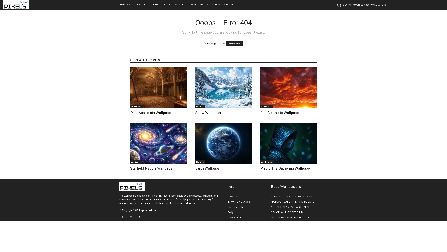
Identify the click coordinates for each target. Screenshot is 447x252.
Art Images (267, 162)
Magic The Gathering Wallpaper (285, 168)
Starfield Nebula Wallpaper (152, 168)
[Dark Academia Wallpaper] (158, 87)
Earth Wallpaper (208, 168)
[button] (360, 5)
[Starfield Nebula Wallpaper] (158, 143)
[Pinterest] (131, 217)
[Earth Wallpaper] (223, 143)
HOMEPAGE (234, 43)
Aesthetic (136, 106)
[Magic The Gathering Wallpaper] (288, 143)
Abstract (136, 162)
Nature (200, 106)
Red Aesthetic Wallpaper (280, 113)
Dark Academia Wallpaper (151, 113)
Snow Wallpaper (208, 113)
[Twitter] (139, 217)
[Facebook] (122, 217)
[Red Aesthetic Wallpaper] (288, 87)
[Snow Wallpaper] (223, 87)
